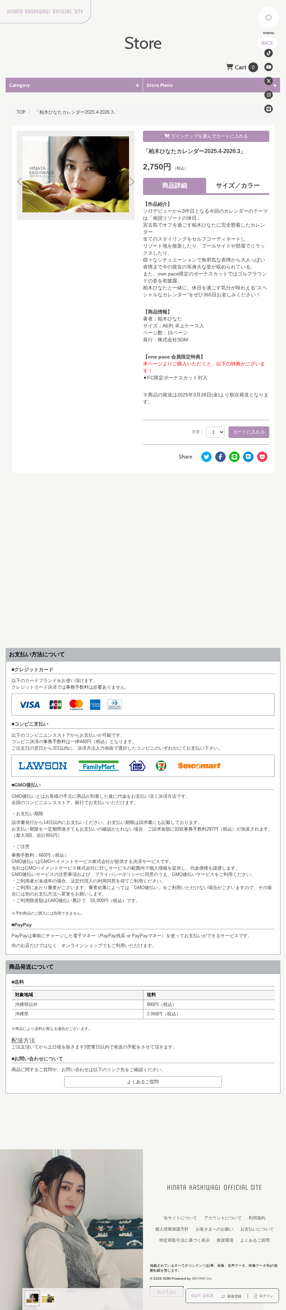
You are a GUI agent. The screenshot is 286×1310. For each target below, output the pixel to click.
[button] (22, 182)
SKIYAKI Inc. (202, 1278)
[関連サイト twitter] (268, 81)
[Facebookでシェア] (220, 457)
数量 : (197, 432)
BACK (267, 43)
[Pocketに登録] (262, 457)
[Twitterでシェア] (206, 457)
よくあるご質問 (143, 1081)
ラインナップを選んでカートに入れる (209, 136)
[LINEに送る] (234, 457)
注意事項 (68, 874)
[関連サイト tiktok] (268, 53)
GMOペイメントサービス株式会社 (60, 868)
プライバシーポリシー (117, 874)
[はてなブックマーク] (248, 457)
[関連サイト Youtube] (268, 67)
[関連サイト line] (268, 109)
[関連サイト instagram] (268, 95)
